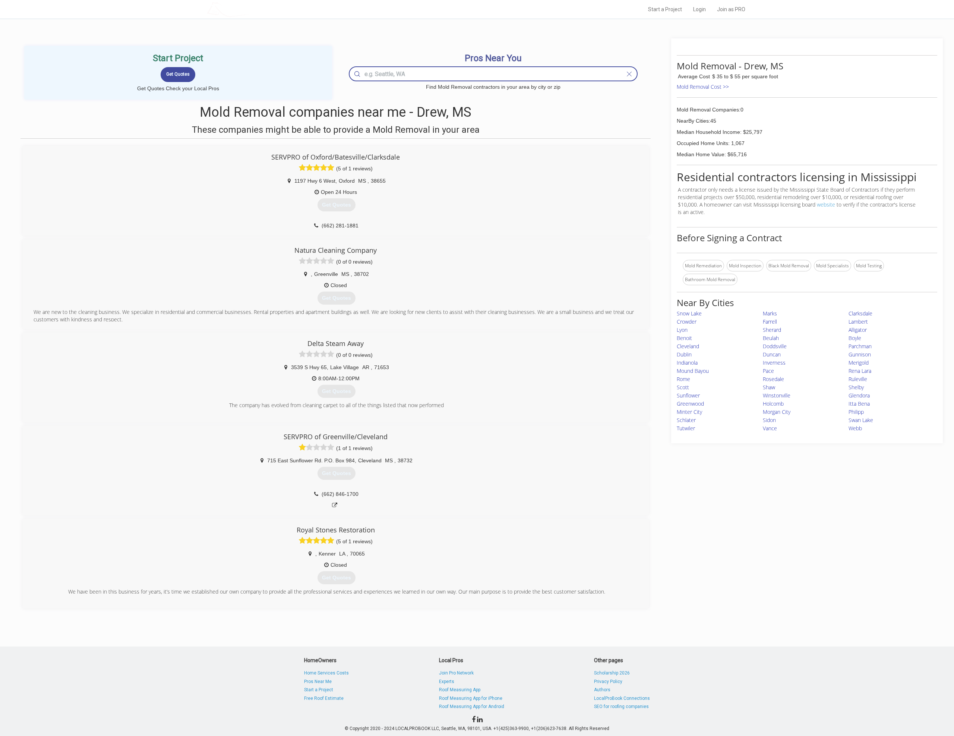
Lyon (682, 329)
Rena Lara (860, 370)
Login (699, 9)
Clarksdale (860, 313)
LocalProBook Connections (622, 698)
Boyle (855, 338)
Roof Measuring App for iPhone (470, 698)
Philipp (856, 411)
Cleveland (688, 346)
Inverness (774, 362)
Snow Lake (689, 313)
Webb (855, 428)
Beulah (771, 338)
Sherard (772, 329)
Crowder (686, 321)
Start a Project (665, 9)
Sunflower (688, 395)
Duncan (772, 354)
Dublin (684, 354)
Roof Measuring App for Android (471, 706)
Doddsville (775, 346)
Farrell (770, 321)
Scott (683, 387)
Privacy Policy (608, 681)
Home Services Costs (326, 673)
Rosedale (773, 379)
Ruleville (858, 379)
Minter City (689, 411)
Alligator (858, 329)
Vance (770, 428)
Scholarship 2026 (612, 673)
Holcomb (773, 403)
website (826, 204)
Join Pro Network (456, 673)
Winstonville (776, 395)
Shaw (769, 387)
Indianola (687, 362)
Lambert (858, 321)
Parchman (860, 346)
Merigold (859, 362)
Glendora (859, 395)
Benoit (684, 338)
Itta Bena (859, 403)
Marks (770, 313)
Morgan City (776, 411)
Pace (768, 370)
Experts (446, 681)
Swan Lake (861, 420)
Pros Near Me (318, 681)
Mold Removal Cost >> (703, 86)
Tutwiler (686, 428)
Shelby (856, 387)
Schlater (686, 420)
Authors (602, 689)
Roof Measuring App (459, 689)
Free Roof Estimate (324, 698)
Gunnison (860, 354)
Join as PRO (731, 9)
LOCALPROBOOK (250, 9)
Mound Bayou (693, 370)
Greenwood (690, 403)
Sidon (769, 420)
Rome (683, 379)
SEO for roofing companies (621, 706)
